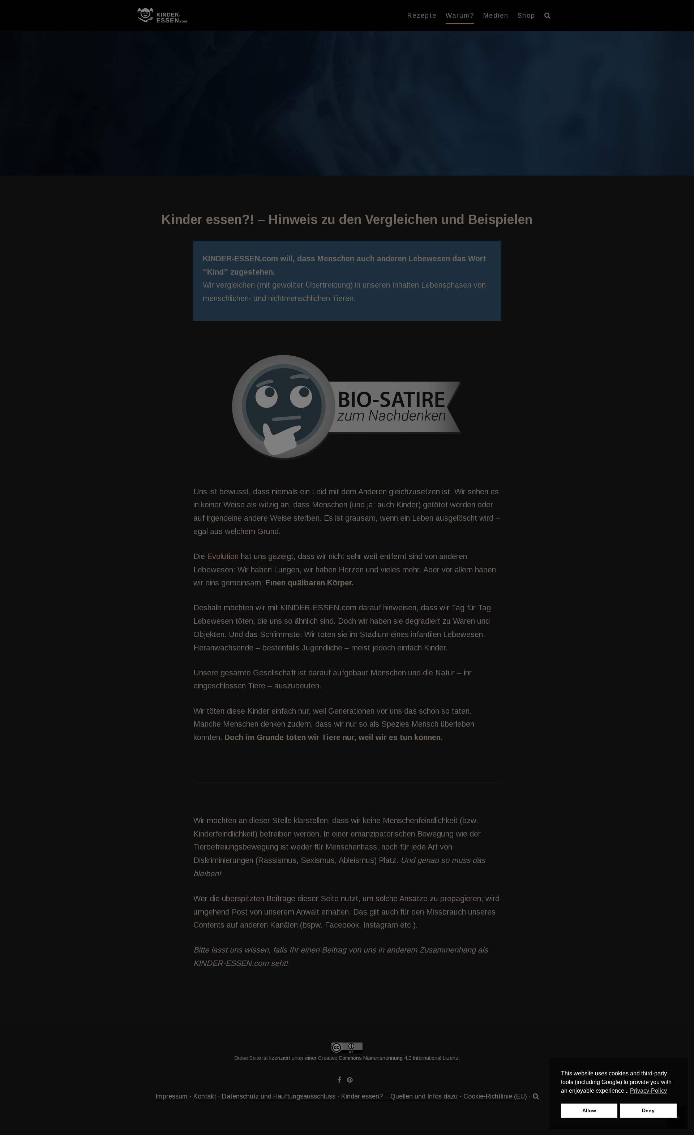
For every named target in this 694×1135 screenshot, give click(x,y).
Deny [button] (648, 1110)
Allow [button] (589, 1110)
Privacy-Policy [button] (648, 1091)
